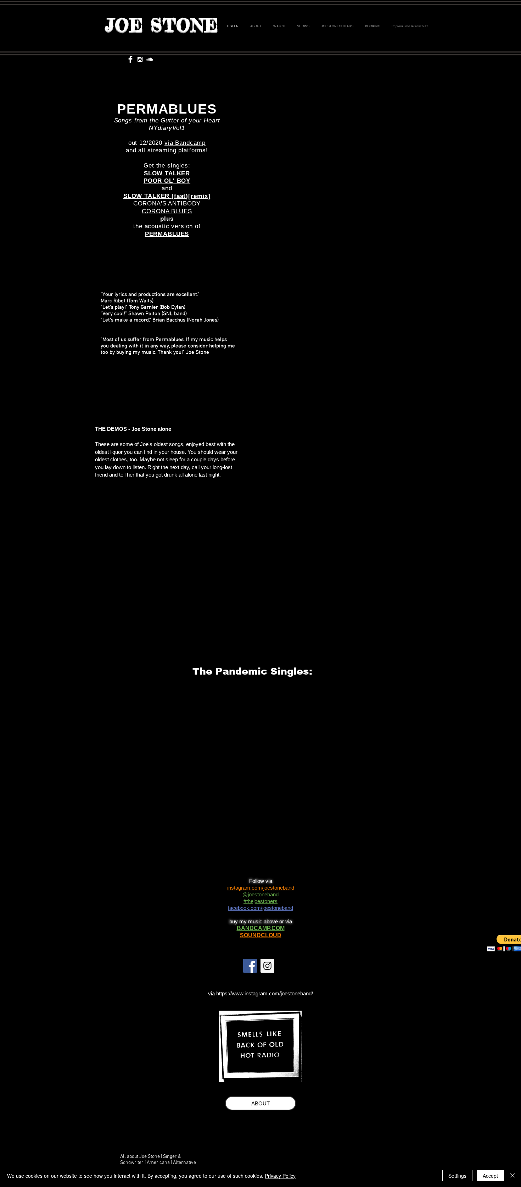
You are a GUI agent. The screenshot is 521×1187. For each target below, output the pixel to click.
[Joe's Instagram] (267, 966)
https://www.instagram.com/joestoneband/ (264, 993)
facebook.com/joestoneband (260, 908)
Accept (490, 1175)
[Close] (512, 1175)
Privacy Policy (280, 1175)
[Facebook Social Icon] (250, 966)
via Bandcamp (185, 142)
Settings (457, 1175)
